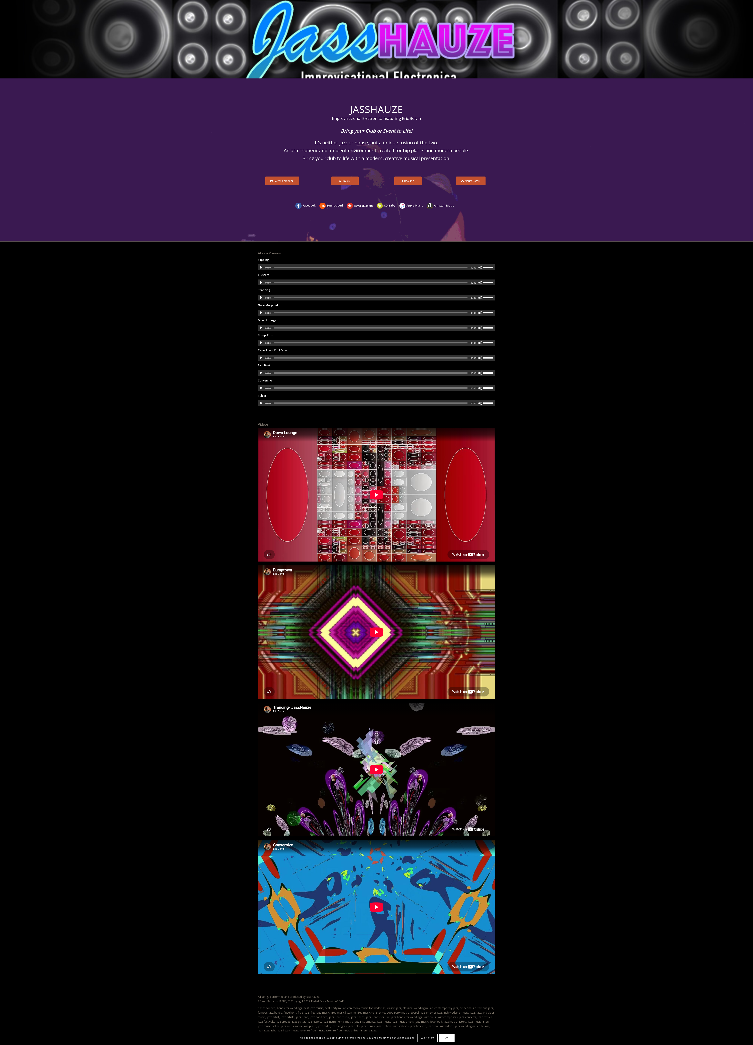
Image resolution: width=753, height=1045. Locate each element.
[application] (376, 267)
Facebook (309, 205)
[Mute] (480, 267)
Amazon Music (444, 205)
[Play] (261, 267)
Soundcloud (335, 205)
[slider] (489, 267)
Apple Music (415, 205)
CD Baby (389, 205)
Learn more (428, 1037)
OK (446, 1037)
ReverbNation (363, 206)
